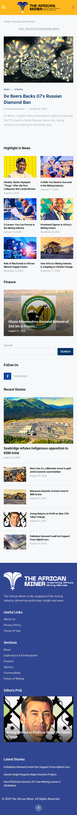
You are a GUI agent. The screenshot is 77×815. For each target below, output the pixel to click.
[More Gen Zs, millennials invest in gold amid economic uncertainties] (15, 474)
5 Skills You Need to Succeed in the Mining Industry (56, 184)
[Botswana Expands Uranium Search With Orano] (15, 496)
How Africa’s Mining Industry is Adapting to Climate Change (57, 265)
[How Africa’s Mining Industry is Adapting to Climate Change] (57, 248)
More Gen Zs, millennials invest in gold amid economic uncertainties (50, 470)
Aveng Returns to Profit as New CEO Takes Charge (49, 515)
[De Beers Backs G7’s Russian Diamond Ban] (38, 59)
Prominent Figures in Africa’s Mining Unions (56, 226)
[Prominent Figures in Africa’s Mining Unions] (57, 209)
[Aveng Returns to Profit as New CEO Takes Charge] (15, 519)
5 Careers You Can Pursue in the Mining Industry (19, 226)
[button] (7, 313)
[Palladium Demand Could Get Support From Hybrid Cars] (15, 542)
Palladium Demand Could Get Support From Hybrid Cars (50, 538)
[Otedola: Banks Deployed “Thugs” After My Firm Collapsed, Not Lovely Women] (20, 167)
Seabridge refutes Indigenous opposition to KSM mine (36, 450)
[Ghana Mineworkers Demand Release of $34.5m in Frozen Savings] (38, 313)
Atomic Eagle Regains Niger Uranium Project (30, 774)
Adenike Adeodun (15, 109)
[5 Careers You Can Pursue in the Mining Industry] (20, 209)
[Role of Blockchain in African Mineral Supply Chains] (20, 248)
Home (7, 21)
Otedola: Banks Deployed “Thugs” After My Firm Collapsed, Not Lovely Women (19, 185)
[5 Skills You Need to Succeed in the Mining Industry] (57, 167)
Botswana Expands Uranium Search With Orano (49, 493)
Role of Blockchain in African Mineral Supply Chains (19, 265)
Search (8, 345)
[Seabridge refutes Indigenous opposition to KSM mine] (38, 420)
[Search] (73, 7)
